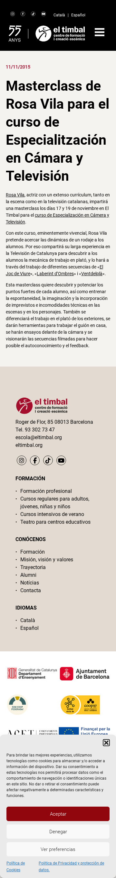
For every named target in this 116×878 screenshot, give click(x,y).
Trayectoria (33, 567)
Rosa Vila (15, 194)
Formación (32, 552)
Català (59, 15)
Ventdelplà (91, 273)
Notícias (29, 583)
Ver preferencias (58, 849)
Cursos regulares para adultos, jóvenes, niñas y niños (54, 503)
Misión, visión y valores (46, 560)
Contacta (30, 590)
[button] (106, 742)
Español (78, 15)
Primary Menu (99, 32)
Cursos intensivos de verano (52, 514)
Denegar (58, 832)
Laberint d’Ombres (55, 273)
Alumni (28, 575)
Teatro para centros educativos (55, 522)
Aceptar (58, 814)
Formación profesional (46, 491)
